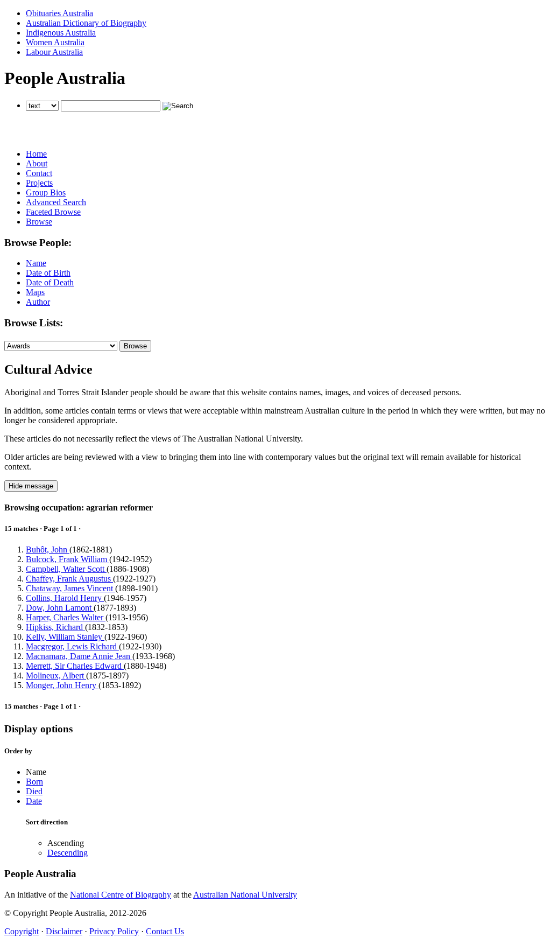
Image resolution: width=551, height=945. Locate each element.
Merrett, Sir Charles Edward (75, 665)
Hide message (31, 486)
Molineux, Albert (56, 675)
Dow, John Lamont (60, 607)
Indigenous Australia (61, 32)
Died (34, 791)
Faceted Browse (53, 211)
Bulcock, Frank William (67, 559)
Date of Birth (48, 272)
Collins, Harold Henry (65, 598)
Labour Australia (54, 52)
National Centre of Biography (120, 894)
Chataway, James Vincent (70, 588)
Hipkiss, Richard (55, 627)
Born (34, 781)
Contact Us (165, 931)
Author (38, 301)
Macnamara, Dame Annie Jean (79, 656)
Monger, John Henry (62, 685)
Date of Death (50, 282)
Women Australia (55, 42)
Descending (67, 852)
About (36, 163)
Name (36, 263)
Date (34, 801)
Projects (39, 182)
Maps (35, 292)
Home (36, 153)
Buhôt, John (47, 549)
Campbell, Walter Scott (66, 568)
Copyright (21, 931)
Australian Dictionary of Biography (86, 22)
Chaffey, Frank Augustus (69, 578)
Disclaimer (64, 931)
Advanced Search (56, 202)
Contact (39, 173)
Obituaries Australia (59, 13)
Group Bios (46, 192)
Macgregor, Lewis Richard (72, 646)
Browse (39, 221)
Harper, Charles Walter (65, 617)
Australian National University (245, 894)
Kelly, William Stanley (65, 636)
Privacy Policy (114, 931)
